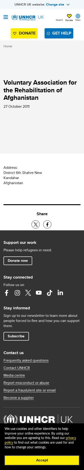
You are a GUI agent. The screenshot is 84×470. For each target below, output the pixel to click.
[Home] (27, 17)
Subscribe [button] (16, 336)
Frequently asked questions (26, 360)
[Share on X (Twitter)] (36, 224)
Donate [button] (69, 20)
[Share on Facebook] (47, 224)
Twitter (28, 293)
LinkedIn (60, 293)
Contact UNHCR (17, 367)
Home (8, 46)
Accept (42, 460)
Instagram (17, 293)
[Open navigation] (6, 17)
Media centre (14, 375)
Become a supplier (19, 397)
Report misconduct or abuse (26, 382)
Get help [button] (61, 33)
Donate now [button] (18, 260)
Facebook (7, 293)
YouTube (39, 293)
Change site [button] (55, 4)
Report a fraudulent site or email (30, 390)
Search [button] (59, 19)
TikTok (49, 293)
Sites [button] (77, 19)
